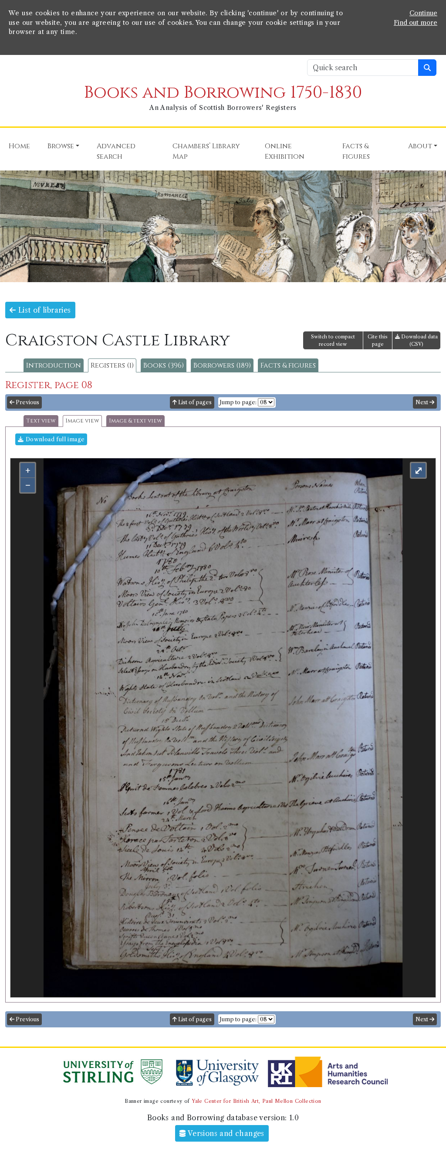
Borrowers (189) (222, 365)
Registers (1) (112, 365)
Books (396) (163, 365)
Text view (41, 421)
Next (422, 402)
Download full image (54, 439)
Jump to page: (238, 402)
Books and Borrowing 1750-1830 (223, 93)
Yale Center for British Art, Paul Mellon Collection (256, 1101)
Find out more (415, 23)
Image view (82, 421)
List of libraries (43, 310)
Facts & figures (288, 365)
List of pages (194, 402)
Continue (423, 13)
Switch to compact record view (333, 340)
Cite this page (378, 340)
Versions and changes (225, 1133)
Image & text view (135, 421)
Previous (26, 402)
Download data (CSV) (419, 340)
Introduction (53, 365)
